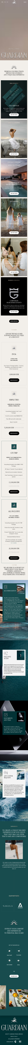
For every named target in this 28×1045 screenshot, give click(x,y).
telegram (18, 955)
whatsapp (9, 955)
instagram (9, 964)
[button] (14, 154)
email (18, 964)
